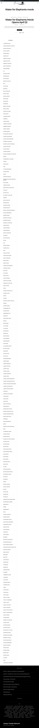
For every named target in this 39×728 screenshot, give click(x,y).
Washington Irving (7, 632)
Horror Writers (6, 305)
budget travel (6, 108)
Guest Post (5, 270)
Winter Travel (6, 647)
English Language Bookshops (9, 210)
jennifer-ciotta (22, 24)
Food (4, 250)
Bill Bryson (5, 86)
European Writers (6, 220)
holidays (18, 712)
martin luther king (7, 403)
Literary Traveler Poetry (8, 388)
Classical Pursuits (6, 151)
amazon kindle (6, 53)
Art (22, 707)
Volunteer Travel (6, 627)
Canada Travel (6, 121)
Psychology (5, 496)
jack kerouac (24, 712)
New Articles (5, 446)
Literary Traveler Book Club (9, 381)
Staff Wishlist (6, 559)
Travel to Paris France (7, 612)
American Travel (9, 707)
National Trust (6, 441)
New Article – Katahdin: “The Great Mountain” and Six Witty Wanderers (13, 671)
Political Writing (6, 486)
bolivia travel (6, 93)
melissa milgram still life (8, 411)
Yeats (4, 660)
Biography (5, 88)
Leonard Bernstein (7, 358)
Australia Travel (6, 73)
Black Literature (6, 91)
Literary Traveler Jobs (7, 386)
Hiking (4, 288)
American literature (14, 17)
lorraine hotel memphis (8, 393)
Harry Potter (6, 275)
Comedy (4, 156)
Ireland (4, 320)
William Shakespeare (7, 642)
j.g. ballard (5, 328)
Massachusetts (6, 406)
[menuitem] (1, 1)
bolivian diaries (6, 96)
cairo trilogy (6, 113)
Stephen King (5, 562)
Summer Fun (5, 567)
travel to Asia (6, 602)
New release (5, 456)
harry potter (13, 712)
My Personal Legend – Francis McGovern (9, 679)
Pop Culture (5, 491)
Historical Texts (6, 293)
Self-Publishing (6, 529)
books (27, 708)
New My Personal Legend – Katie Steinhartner (10, 686)
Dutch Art (5, 190)
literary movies (30, 713)
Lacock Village (6, 353)
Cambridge (5, 118)
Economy (5, 197)
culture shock (6, 171)
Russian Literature (7, 514)
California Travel (6, 116)
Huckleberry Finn (6, 308)
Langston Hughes (22, 713)
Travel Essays (6, 594)
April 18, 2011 (16, 24)
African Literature (7, 48)
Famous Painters (6, 230)
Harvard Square (6, 278)
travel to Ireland (6, 607)
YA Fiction (5, 657)
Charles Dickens (6, 131)
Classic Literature (6, 146)
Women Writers (6, 650)
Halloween (7, 712)
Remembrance (6, 509)
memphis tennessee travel (8, 413)
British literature (6, 106)
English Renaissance (7, 212)
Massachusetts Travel (7, 408)
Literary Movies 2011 (25, 17)
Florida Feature (6, 245)
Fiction (4, 240)
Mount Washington (7, 421)
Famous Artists (6, 225)
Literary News (6, 376)
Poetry (4, 481)
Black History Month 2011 (28, 707)
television (11, 717)
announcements (6, 68)
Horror (4, 303)
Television (5, 572)
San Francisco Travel (7, 519)
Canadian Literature (7, 123)
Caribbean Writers (7, 126)
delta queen (5, 182)
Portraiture (5, 494)
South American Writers (8, 544)
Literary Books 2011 (7, 363)
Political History (6, 484)
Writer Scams (6, 652)
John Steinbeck (6, 338)
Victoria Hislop (6, 622)
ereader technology (7, 217)
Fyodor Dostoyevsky (7, 255)
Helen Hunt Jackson (7, 280)
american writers (17, 707)
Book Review (5, 98)
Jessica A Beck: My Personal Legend (8, 681)
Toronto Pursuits (6, 582)
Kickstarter (16, 713)
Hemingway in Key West (7, 283)
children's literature (7, 141)
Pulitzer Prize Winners (7, 501)
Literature (5, 391)
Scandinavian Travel (7, 524)
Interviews (5, 315)
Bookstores (5, 103)
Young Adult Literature (8, 662)
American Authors (6, 58)
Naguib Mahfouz (6, 436)
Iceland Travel (6, 310)
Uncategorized (6, 617)
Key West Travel (6, 348)
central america (6, 128)
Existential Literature (7, 222)
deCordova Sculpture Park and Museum (9, 180)
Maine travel (5, 398)
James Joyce (5, 333)
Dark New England (7, 176)
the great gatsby (17, 717)
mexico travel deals (7, 416)
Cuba (4, 166)
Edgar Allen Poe (6, 200)
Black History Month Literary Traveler (12, 708)
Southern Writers (6, 549)
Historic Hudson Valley (7, 290)
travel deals (5, 592)
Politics (4, 489)
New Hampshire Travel (7, 451)
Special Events (6, 552)
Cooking (4, 161)
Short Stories (6, 534)
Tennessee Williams (7, 574)
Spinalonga (5, 554)
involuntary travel (7, 318)
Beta (4, 83)
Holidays (5, 298)
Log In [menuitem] (3, 0)
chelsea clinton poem (7, 136)
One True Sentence (7, 469)
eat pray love (6, 192)
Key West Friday (31, 712)
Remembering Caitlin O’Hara (7, 694)
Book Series (5, 101)
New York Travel (6, 461)
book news (22, 708)
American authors (9, 706)
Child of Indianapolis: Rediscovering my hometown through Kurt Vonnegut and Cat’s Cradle (16, 676)
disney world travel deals (8, 187)
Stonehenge (5, 564)
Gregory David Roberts (7, 265)
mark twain (5, 401)
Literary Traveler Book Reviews (9, 383)
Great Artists (6, 260)
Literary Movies (19, 17)
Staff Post (5, 557)
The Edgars (5, 577)
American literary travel (19, 706)
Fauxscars (5, 235)
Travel (4, 587)
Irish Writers (5, 323)
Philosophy (5, 479)
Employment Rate (6, 207)
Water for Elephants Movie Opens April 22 (19, 21)
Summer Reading (6, 569)
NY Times (5, 466)
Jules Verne (5, 343)
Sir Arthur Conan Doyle (8, 539)
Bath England (6, 78)
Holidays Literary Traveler (8, 300)
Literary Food (6, 368)
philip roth (5, 476)
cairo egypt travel (7, 111)
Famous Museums (6, 227)
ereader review (6, 215)
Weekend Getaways (7, 637)
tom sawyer (5, 579)
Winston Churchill (7, 645)
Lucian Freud (5, 396)
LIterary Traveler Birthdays (8, 378)
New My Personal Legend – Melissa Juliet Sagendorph (11, 684)
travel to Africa (6, 597)
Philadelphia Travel (7, 474)
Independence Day (6, 313)
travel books (6, 589)
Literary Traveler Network (11, 723)
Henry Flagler (6, 285)
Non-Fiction (5, 464)
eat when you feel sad (7, 195)
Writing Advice (6, 655)
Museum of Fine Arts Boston (8, 426)
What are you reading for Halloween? (8, 689)
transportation (6, 584)
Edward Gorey (6, 202)
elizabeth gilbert (6, 205)
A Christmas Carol (6, 43)
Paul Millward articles (7, 471)
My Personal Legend (7, 431)
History (4, 295)
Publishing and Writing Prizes (9, 499)
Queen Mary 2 (6, 504)
